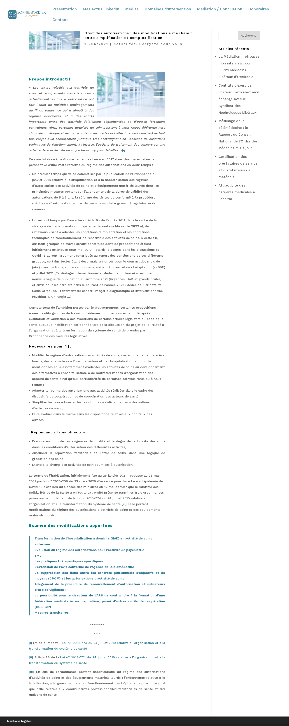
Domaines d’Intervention (168, 9)
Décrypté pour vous (160, 44)
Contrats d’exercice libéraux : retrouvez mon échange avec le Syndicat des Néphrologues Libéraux (239, 99)
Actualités (125, 44)
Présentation (64, 9)
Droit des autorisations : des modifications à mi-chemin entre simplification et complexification (138, 35)
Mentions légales (19, 721)
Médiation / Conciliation (219, 9)
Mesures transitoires (52, 612)
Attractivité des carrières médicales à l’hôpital (237, 192)
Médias (132, 9)
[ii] (67, 346)
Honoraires (258, 9)
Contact (60, 20)
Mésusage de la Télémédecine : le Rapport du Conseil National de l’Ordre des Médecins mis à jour (238, 134)
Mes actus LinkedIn (101, 9)
